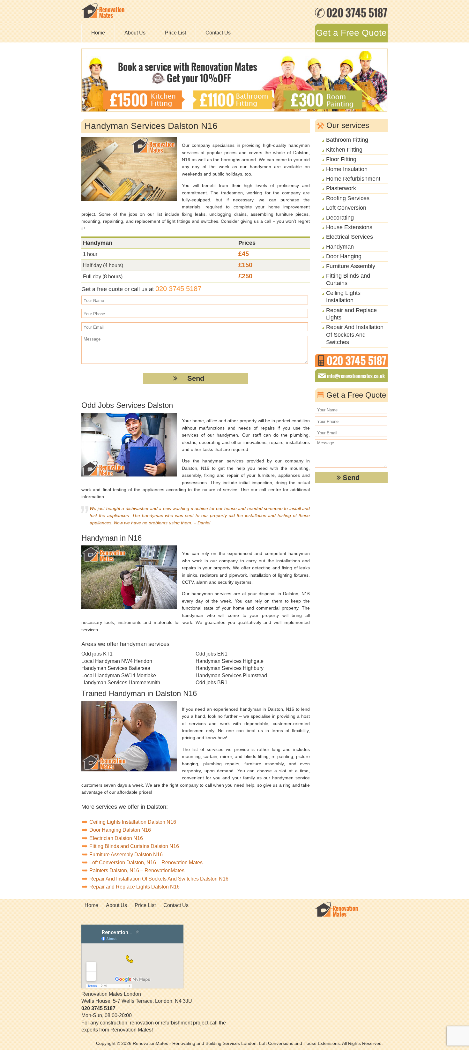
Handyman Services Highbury (230, 668)
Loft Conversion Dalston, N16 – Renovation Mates (146, 862)
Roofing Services (347, 198)
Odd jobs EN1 (211, 653)
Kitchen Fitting (344, 149)
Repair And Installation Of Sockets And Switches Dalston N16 (158, 878)
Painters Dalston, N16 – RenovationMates (136, 870)
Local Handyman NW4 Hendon (116, 661)
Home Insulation (347, 169)
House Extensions (349, 227)
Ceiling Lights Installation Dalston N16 (132, 822)
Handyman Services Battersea (115, 668)
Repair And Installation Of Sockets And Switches (354, 334)
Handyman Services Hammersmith (120, 682)
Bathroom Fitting (347, 140)
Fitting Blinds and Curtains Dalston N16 (134, 846)
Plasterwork (341, 188)
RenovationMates (150, 1043)
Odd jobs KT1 (97, 653)
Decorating (340, 217)
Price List (175, 32)
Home (98, 32)
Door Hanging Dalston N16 (120, 830)
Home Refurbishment (353, 179)
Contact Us (218, 32)
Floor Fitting (341, 159)
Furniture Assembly (350, 266)
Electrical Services (349, 237)
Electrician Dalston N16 (116, 838)
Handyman (340, 247)
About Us (134, 32)
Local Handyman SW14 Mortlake (118, 675)
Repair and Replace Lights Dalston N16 (134, 886)
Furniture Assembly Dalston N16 (126, 854)
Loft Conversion (346, 208)
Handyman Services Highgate (230, 661)
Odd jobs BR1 (211, 682)
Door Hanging (343, 256)
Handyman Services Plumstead (231, 675)
